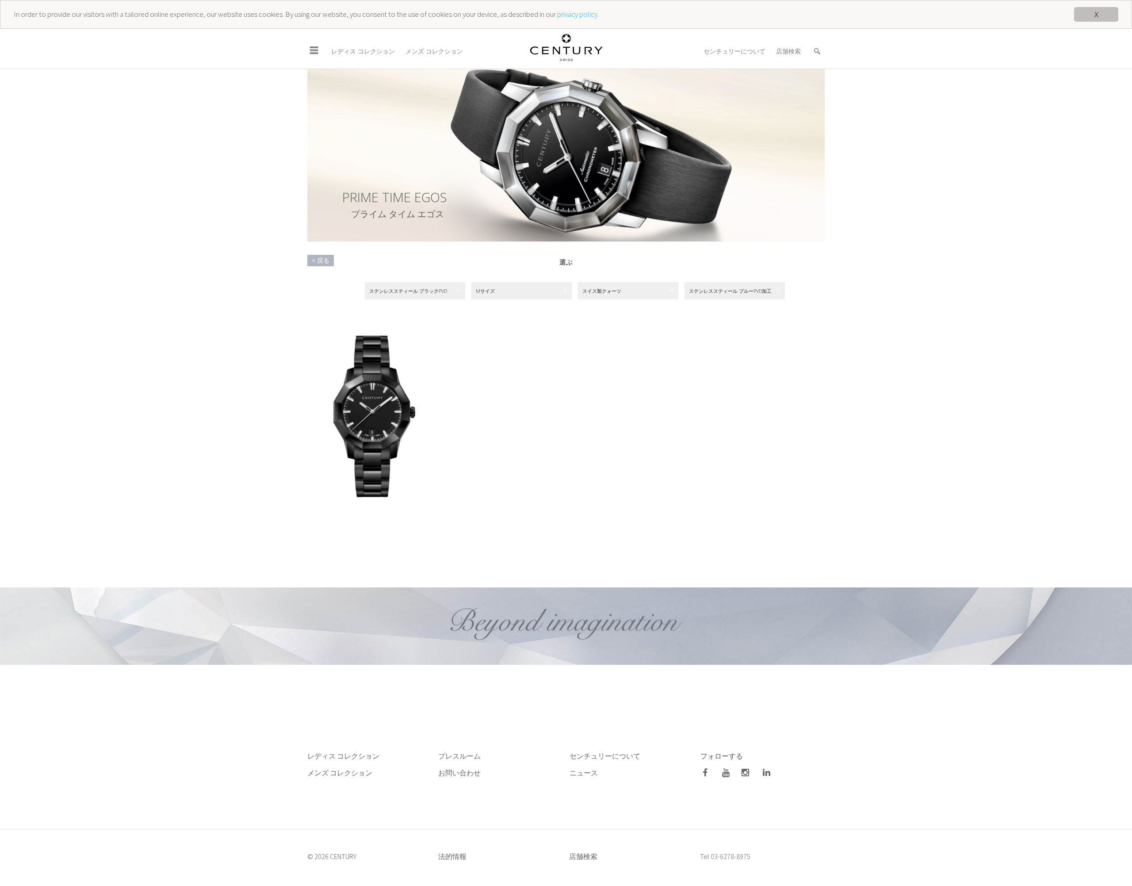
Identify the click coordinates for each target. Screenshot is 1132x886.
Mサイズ (485, 291)
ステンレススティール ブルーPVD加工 (730, 291)
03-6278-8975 (730, 856)
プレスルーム (459, 756)
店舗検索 (788, 51)
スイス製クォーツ (601, 291)
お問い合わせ (459, 772)
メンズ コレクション (434, 51)
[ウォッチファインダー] (816, 45)
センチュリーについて (734, 51)
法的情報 (452, 856)
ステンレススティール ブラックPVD (408, 291)
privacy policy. (578, 14)
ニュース (584, 772)
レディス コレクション (363, 51)
